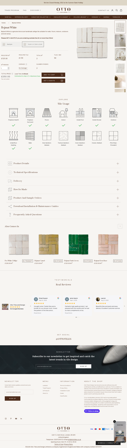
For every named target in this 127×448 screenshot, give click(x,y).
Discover (34, 10)
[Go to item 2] (120, 40)
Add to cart (49, 75)
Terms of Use (59, 444)
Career (62, 393)
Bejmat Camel (40, 261)
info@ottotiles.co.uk (74, 439)
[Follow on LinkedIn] (21, 419)
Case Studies (63, 396)
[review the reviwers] (58, 298)
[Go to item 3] (120, 54)
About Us (45, 393)
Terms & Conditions (65, 385)
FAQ (24, 10)
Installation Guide (65, 391)
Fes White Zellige (11, 261)
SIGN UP (83, 366)
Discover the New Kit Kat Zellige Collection (63, 2)
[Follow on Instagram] (6, 419)
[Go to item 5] (120, 81)
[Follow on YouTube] (16, 419)
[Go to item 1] (120, 27)
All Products (46, 391)
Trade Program (12, 10)
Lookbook (45, 385)
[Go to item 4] (120, 67)
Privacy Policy (63, 388)
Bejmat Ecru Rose (100, 261)
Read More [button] (37, 313)
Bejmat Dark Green (71, 261)
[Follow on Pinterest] (11, 419)
